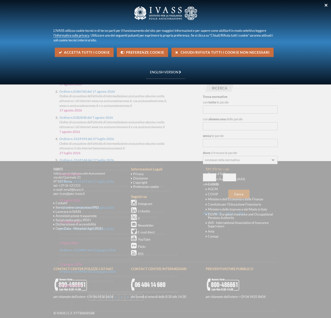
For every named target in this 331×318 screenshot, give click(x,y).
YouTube (144, 239)
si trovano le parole (220, 153)
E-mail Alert (146, 232)
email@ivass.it (74, 190)
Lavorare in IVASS (68, 212)
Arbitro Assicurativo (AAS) (226, 179)
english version (162, 70)
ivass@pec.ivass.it (72, 194)
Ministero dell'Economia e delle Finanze (235, 199)
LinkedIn (144, 211)
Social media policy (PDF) (73, 220)
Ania (211, 231)
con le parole (216, 102)
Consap (213, 236)
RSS (140, 254)
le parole (213, 136)
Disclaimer (140, 178)
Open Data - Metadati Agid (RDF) (79, 228)
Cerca (238, 194)
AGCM (213, 189)
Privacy (138, 174)
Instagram (145, 204)
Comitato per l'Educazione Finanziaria (234, 204)
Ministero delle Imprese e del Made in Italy (237, 209)
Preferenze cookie (146, 187)
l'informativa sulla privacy (71, 35)
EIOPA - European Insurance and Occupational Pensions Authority (240, 216)
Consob (213, 184)
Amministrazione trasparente (76, 216)
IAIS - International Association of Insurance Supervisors (238, 224)
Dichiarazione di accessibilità (76, 224)
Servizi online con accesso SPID (77, 207)
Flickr (142, 247)
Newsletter (146, 225)
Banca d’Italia (217, 174)
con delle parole (223, 119)
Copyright (140, 182)
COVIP (213, 194)
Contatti (61, 203)
